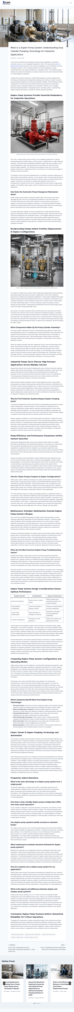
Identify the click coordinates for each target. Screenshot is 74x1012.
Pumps (12, 44)
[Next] (70, 983)
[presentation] (12, 971)
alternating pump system (17, 934)
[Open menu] (71, 3)
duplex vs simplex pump (17, 937)
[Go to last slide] (4, 983)
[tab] (35, 1003)
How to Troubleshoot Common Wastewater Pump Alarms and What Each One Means (53, 947)
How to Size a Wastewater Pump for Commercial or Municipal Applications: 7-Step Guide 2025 (21, 948)
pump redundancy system (31, 937)
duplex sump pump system (48, 934)
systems (14, 58)
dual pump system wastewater (32, 934)
